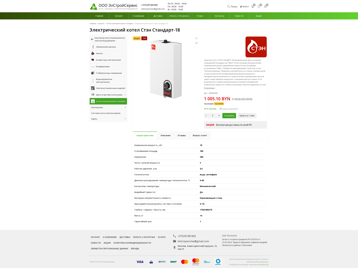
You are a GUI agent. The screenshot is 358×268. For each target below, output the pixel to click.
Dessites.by (263, 264)
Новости (239, 16)
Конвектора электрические (108, 60)
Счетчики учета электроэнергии (105, 113)
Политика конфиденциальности (132, 242)
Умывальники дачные (106, 47)
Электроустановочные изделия (110, 88)
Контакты (219, 16)
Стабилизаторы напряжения (109, 73)
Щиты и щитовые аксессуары (109, 94)
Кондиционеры (103, 66)
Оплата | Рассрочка (179, 16)
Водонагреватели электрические (104, 80)
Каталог (119, 16)
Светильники (97, 107)
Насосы (99, 53)
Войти (245, 6)
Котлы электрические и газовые (110, 101)
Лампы (94, 119)
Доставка (157, 16)
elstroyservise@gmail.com (153, 9)
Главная (99, 16)
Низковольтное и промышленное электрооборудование (110, 39)
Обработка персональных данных (109, 248)
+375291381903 (187, 236)
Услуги (200, 16)
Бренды (135, 248)
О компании (138, 16)
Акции (259, 16)
